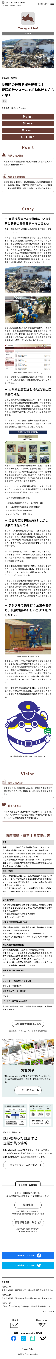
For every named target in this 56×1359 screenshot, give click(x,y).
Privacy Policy (27, 1349)
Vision (28, 130)
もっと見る (28, 1090)
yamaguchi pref (28, 28)
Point (28, 116)
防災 (4, 101)
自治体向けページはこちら (28, 1244)
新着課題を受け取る (26, 1222)
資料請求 (28, 1204)
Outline (28, 137)
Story (28, 123)
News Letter (41, 1320)
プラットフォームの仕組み (23, 1165)
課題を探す (44, 4)
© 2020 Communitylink (28, 1354)
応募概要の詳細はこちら (28, 1023)
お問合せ (14, 1320)
